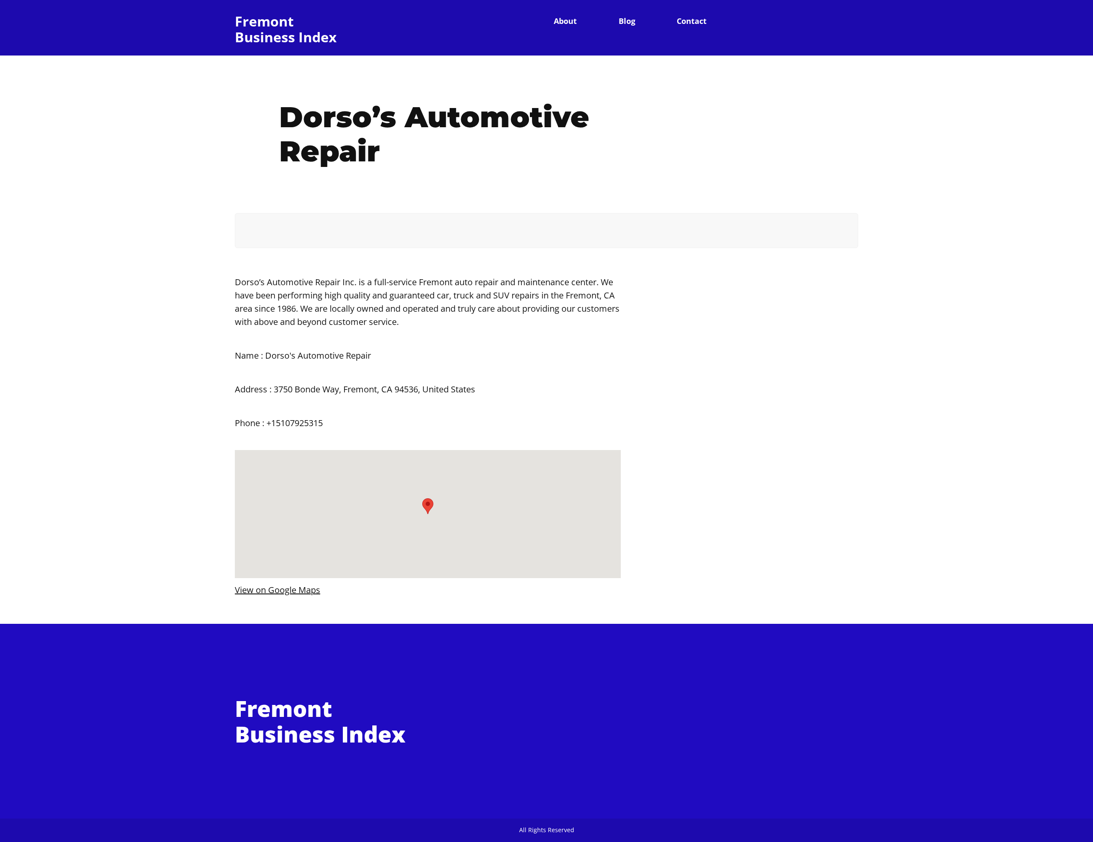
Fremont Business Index (286, 29)
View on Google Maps (277, 590)
